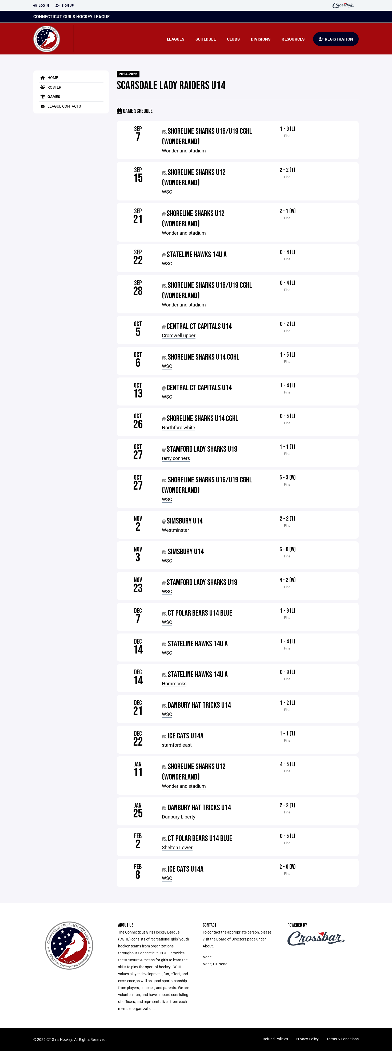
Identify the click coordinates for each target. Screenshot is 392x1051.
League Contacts (64, 106)
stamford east (177, 745)
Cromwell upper (178, 335)
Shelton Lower (177, 847)
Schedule (205, 39)
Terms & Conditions (342, 1038)
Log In (43, 5)
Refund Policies (275, 1038)
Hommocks (174, 683)
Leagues (175, 39)
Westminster (175, 530)
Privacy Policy (307, 1038)
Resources (293, 39)
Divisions (260, 39)
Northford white (178, 427)
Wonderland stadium (184, 150)
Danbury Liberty (178, 816)
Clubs (233, 39)
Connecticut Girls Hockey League (71, 16)
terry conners (176, 458)
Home (52, 77)
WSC (167, 191)
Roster (54, 87)
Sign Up (67, 5)
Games (53, 96)
